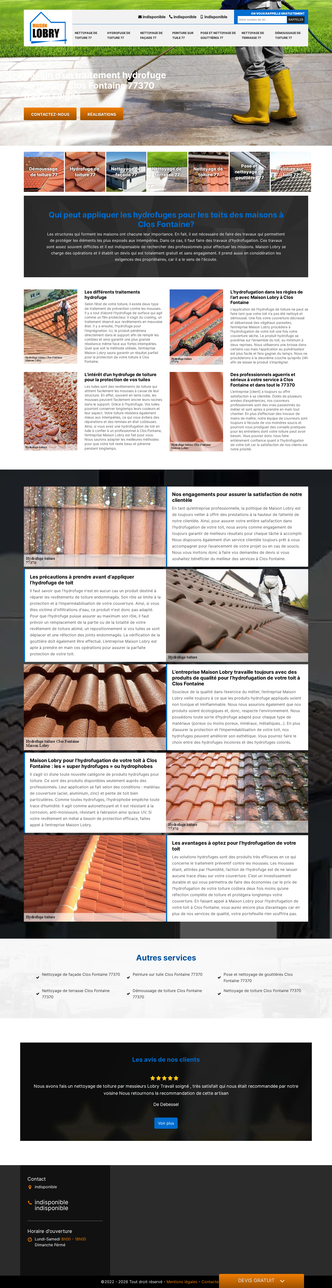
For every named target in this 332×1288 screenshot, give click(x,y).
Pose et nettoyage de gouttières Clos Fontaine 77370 (258, 977)
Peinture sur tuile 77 (182, 35)
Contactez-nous (50, 114)
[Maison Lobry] (48, 28)
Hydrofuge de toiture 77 (118, 35)
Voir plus (166, 1123)
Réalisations (101, 114)
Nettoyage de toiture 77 (86, 35)
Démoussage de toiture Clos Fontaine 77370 (167, 993)
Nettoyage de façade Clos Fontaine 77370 (81, 974)
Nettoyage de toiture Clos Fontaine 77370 (262, 990)
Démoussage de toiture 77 (288, 35)
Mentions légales (181, 1281)
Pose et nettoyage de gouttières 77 (218, 35)
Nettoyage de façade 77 (151, 35)
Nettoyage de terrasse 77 (253, 35)
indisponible (154, 16)
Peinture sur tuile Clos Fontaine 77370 (167, 974)
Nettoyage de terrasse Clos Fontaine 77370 (76, 993)
